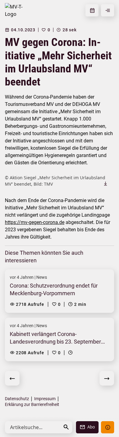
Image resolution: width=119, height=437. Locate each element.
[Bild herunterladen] (105, 183)
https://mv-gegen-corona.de (34, 222)
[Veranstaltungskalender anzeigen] (92, 10)
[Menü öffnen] (107, 10)
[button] (66, 427)
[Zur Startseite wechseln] (16, 10)
